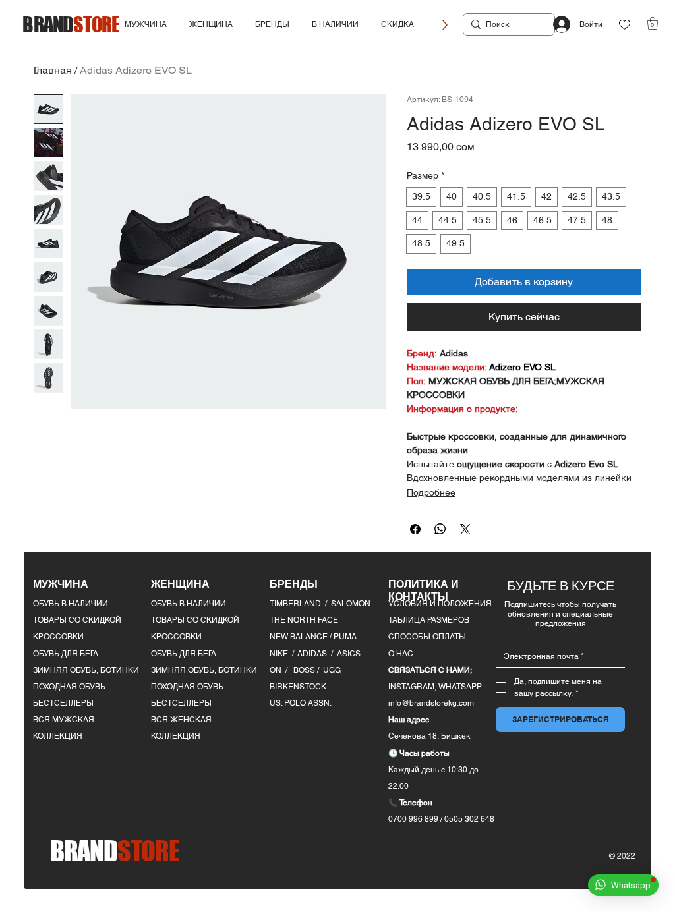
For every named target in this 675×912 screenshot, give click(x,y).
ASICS (349, 653)
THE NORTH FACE (304, 620)
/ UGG (329, 670)
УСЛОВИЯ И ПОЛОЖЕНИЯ (440, 603)
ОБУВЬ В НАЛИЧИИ (70, 603)
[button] (146, 24)
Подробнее (431, 492)
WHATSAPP (460, 686)
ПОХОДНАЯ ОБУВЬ (69, 686)
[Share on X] (465, 529)
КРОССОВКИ (58, 636)
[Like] (624, 24)
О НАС (400, 653)
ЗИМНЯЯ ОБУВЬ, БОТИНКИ (86, 670)
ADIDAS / (317, 653)
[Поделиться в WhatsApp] (440, 529)
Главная (53, 70)
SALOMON (350, 603)
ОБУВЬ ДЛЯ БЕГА (65, 653)
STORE (114, 851)
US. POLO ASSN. (301, 703)
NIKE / (283, 653)
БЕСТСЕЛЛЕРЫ (63, 703)
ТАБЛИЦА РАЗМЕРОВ (428, 620)
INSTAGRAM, (413, 686)
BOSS (305, 670)
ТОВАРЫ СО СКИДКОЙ (77, 620)
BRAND (70, 24)
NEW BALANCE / (302, 636)
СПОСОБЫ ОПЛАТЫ (427, 636)
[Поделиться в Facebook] (415, 529)
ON (275, 670)
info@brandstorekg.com (431, 703)
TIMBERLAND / (300, 603)
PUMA (345, 636)
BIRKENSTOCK (298, 686)
